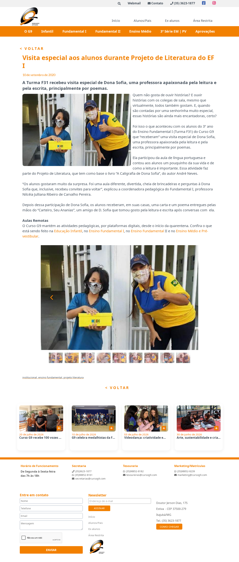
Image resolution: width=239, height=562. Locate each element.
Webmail (134, 3)
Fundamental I (74, 31)
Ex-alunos (172, 20)
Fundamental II (107, 31)
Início (116, 20)
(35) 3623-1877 (184, 3)
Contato (157, 3)
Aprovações (205, 31)
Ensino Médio (140, 31)
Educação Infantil (68, 231)
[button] (48, 297)
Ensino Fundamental (147, 231)
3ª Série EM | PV (173, 31)
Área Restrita (202, 20)
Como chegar (169, 526)
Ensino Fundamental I (106, 231)
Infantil (47, 31)
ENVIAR (51, 550)
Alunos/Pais (142, 20)
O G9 (28, 31)
